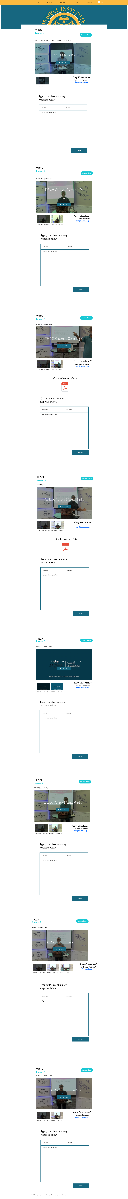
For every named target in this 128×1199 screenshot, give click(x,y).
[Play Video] (42, 81)
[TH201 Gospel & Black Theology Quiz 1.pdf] (65, 387)
